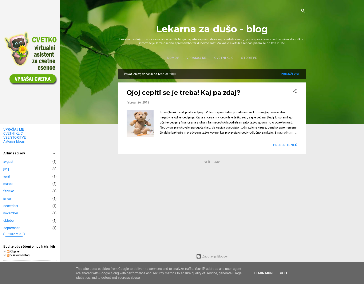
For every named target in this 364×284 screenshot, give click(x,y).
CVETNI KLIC (224, 58)
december (10, 206)
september (11, 228)
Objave (14, 251)
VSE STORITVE (14, 137)
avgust (8, 162)
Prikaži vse (290, 74)
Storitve (249, 58)
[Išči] (303, 11)
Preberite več (285, 145)
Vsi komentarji (19, 255)
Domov (173, 58)
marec (7, 184)
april (6, 176)
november (10, 213)
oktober (9, 221)
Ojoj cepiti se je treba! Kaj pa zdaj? (184, 93)
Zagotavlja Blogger (214, 256)
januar (7, 198)
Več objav (212, 162)
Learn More (264, 273)
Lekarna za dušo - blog (212, 29)
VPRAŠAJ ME (196, 58)
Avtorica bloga (13, 141)
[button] (294, 92)
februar (8, 191)
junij (6, 169)
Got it (283, 273)
